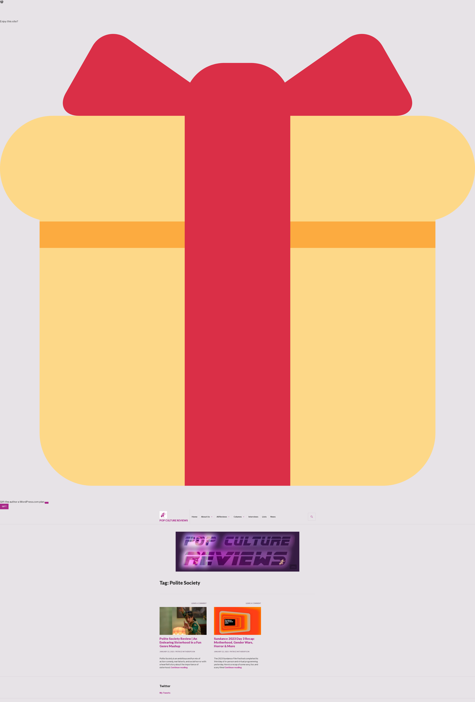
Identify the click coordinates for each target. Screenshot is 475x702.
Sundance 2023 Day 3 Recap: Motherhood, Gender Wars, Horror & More (234, 642)
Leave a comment (199, 603)
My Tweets (165, 693)
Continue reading (179, 667)
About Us (205, 516)
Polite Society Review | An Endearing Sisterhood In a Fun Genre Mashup (180, 642)
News (273, 516)
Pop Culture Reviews (174, 520)
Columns (238, 516)
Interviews (253, 516)
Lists (264, 516)
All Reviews (222, 516)
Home (194, 516)
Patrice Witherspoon (185, 652)
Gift (4, 506)
